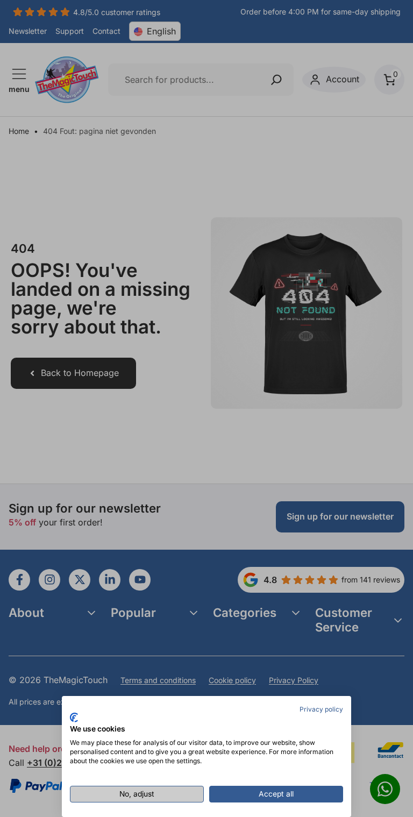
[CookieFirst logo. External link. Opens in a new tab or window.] (74, 717)
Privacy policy (321, 709)
